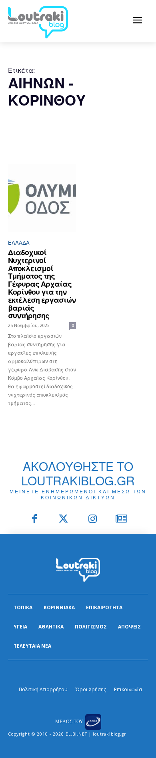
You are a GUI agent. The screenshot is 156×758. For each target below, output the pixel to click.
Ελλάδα (19, 242)
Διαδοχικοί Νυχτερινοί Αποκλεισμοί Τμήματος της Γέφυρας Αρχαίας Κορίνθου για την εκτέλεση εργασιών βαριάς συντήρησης (42, 284)
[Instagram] (92, 519)
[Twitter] (63, 519)
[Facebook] (34, 519)
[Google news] (121, 519)
